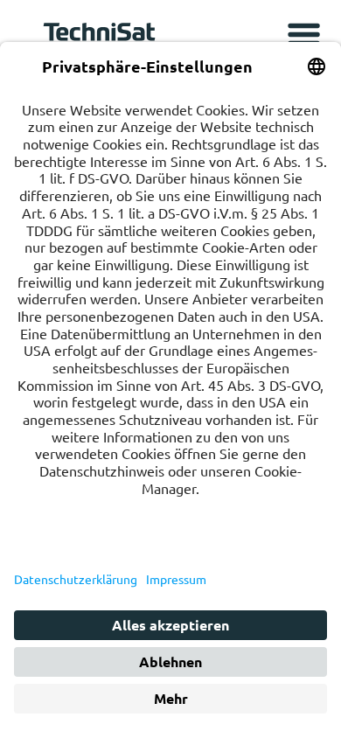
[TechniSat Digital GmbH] (102, 36)
